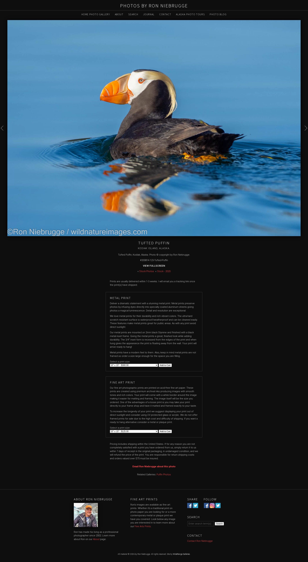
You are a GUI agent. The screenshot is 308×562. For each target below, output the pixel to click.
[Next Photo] (304, 135)
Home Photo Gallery (95, 14)
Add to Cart (165, 365)
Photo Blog (218, 14)
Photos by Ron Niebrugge (154, 6)
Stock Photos (146, 271)
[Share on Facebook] (189, 506)
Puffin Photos (164, 474)
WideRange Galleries (181, 554)
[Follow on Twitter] (218, 506)
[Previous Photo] (3, 135)
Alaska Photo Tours (190, 14)
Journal (148, 14)
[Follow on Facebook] (206, 506)
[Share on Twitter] (195, 506)
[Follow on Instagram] (212, 506)
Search (133, 14)
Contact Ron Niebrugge (200, 541)
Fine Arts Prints (143, 526)
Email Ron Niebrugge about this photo (154, 466)
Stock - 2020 (164, 271)
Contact (165, 14)
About (119, 14)
